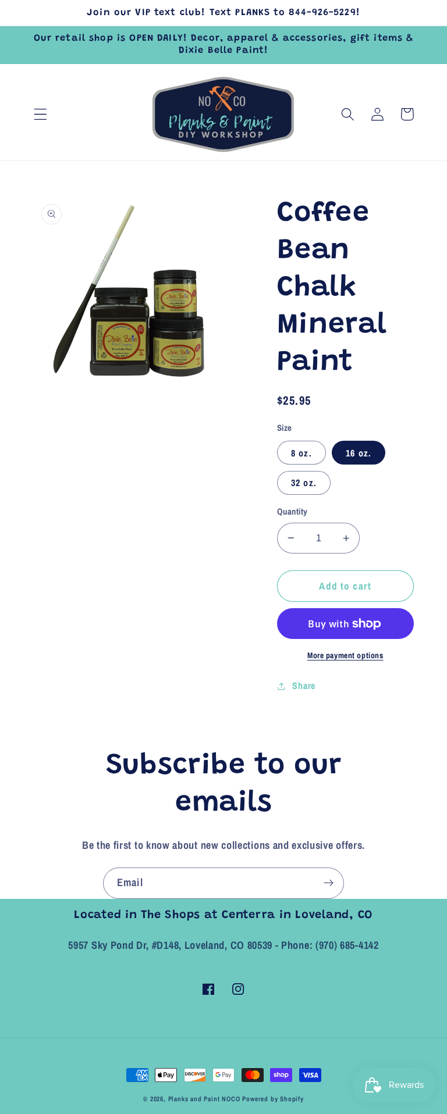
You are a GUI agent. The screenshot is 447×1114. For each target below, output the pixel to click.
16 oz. (358, 453)
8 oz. (301, 453)
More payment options (345, 655)
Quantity (292, 511)
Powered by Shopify (273, 1099)
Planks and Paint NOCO (204, 1099)
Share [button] (303, 685)
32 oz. (304, 482)
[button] (40, 114)
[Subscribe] (328, 883)
